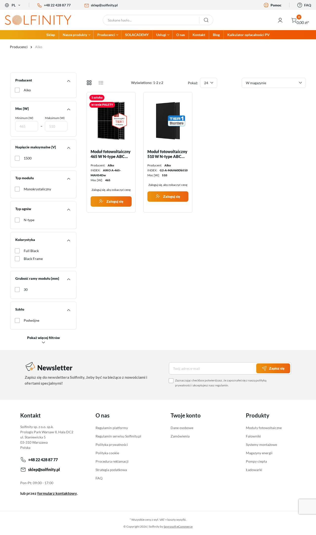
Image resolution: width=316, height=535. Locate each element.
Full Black (31, 251)
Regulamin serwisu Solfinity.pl (118, 436)
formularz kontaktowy (57, 493)
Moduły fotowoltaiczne (264, 428)
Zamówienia (180, 436)
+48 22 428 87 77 (57, 5)
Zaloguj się (114, 201)
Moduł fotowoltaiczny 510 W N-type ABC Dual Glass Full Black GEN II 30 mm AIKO (167, 154)
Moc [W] (22, 108)
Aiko (27, 90)
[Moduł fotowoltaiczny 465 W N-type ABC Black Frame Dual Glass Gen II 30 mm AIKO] (111, 120)
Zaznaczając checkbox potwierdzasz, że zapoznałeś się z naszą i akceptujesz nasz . (220, 382)
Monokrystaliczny (37, 189)
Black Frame (33, 259)
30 (26, 289)
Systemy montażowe (261, 444)
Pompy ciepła (256, 461)
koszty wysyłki (176, 519)
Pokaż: (193, 83)
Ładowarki (254, 470)
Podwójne (31, 320)
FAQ (307, 5)
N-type (29, 220)
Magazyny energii (259, 453)
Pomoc (276, 5)
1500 (28, 158)
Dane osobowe (182, 428)
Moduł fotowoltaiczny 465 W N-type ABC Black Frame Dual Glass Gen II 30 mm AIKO (111, 154)
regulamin (221, 385)
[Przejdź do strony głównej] (39, 20)
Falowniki (253, 436)
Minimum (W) (24, 118)
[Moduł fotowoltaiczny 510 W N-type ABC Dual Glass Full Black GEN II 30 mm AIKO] (167, 120)
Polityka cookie (107, 453)
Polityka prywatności (112, 444)
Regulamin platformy (112, 428)
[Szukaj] (206, 20)
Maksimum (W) (55, 118)
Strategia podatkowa (111, 470)
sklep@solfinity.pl (104, 5)
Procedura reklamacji (112, 461)
